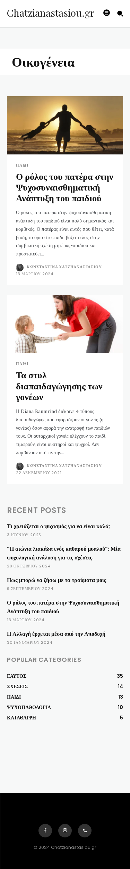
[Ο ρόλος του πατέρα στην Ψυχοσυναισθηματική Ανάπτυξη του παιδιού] (65, 125)
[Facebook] (45, 830)
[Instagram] (65, 830)
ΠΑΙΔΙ (22, 165)
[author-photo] (20, 267)
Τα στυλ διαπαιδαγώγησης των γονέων (59, 386)
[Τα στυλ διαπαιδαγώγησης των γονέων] (65, 324)
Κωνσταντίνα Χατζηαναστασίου (64, 267)
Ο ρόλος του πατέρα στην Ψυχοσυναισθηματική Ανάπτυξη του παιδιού (64, 187)
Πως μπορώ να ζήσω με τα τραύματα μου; (57, 580)
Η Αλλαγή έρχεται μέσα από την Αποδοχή (56, 634)
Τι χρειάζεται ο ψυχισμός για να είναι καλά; (58, 526)
